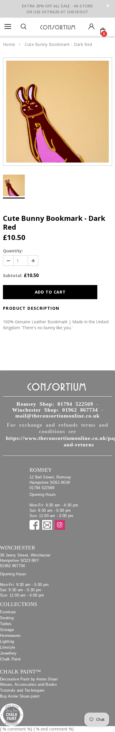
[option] (57, 112)
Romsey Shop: (55, 404)
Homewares (10, 635)
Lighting (7, 641)
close (107, 5)
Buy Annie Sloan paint (20, 696)
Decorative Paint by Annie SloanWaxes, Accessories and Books (29, 682)
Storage (7, 629)
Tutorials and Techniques (22, 690)
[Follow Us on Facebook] (34, 525)
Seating (7, 618)
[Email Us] (47, 525)
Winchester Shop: (55, 410)
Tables (6, 624)
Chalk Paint (10, 659)
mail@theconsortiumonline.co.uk (57, 416)
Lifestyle (7, 647)
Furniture (8, 612)
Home (9, 44)
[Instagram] (60, 525)
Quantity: (13, 251)
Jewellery (8, 653)
